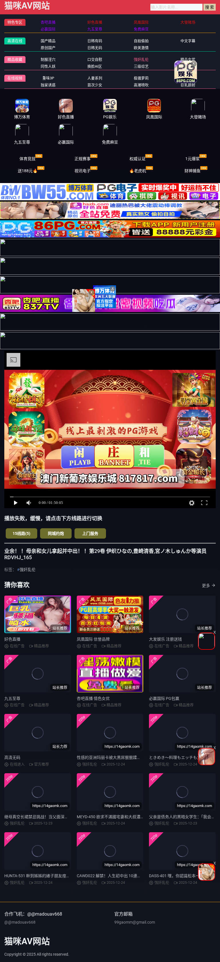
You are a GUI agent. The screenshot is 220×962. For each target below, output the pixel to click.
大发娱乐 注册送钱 (165, 639)
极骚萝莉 (141, 78)
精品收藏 (14, 59)
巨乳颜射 (187, 85)
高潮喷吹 (141, 85)
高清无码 (12, 757)
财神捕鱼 (192, 170)
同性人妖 (48, 66)
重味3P (48, 78)
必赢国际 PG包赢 (164, 698)
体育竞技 (27, 158)
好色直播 (12, 639)
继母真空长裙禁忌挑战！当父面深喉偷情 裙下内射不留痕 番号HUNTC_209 (70, 816)
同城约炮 (56, 533)
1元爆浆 (192, 158)
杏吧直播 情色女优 (93, 698)
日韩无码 (94, 48)
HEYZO (188, 78)
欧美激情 (141, 48)
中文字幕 (187, 41)
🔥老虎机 (137, 170)
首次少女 (94, 85)
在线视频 (14, 78)
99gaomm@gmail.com (134, 922)
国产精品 (48, 41)
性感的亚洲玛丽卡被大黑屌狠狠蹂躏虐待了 (115, 757)
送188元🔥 (28, 170)
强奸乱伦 (141, 59)
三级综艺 (141, 66)
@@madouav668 (20, 922)
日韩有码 (94, 41)
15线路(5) (21, 533)
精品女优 (187, 59)
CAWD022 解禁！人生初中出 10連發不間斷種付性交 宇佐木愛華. (134, 875)
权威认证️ (137, 158)
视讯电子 (82, 170)
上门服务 (90, 533)
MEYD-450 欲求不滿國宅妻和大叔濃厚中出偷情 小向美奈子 (129, 816)
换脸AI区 (94, 66)
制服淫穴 (48, 59)
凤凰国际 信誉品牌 (93, 639)
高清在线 (14, 41)
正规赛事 (82, 158)
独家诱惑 (48, 85)
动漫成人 (187, 66)
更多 (206, 585)
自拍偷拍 (141, 41)
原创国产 (48, 48)
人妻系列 (94, 78)
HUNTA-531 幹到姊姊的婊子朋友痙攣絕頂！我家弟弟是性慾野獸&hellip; (67, 875)
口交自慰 (94, 59)
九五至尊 (12, 698)
